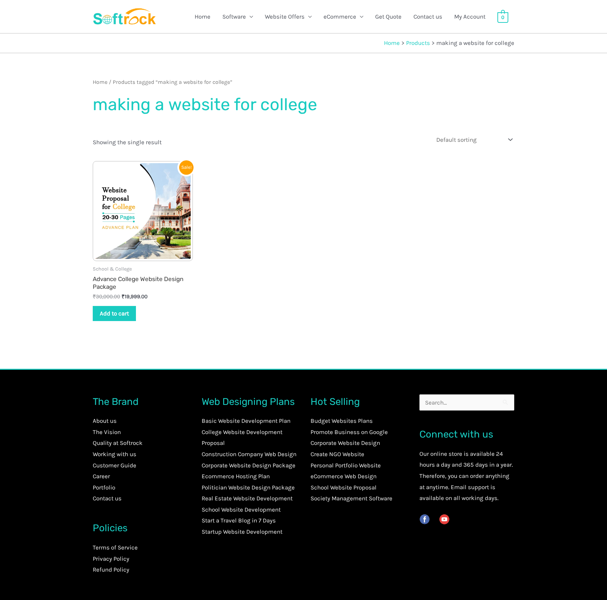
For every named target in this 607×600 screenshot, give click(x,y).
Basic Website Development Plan (246, 420)
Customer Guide (114, 465)
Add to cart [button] (114, 313)
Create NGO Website (337, 454)
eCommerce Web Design (344, 476)
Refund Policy (111, 569)
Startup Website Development (242, 531)
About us (105, 420)
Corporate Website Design (345, 442)
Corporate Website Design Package (248, 465)
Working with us (114, 454)
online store (446, 453)
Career (101, 476)
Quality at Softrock (118, 442)
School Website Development (241, 509)
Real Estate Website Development (247, 498)
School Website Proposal (344, 487)
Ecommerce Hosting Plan (236, 476)
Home (202, 16)
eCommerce (340, 16)
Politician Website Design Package (248, 487)
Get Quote (388, 16)
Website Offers (285, 16)
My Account (469, 16)
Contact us (427, 16)
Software (234, 16)
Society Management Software (351, 498)
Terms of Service (115, 547)
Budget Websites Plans (342, 420)
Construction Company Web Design (249, 454)
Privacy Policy (111, 558)
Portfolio (104, 487)
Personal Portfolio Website (346, 465)
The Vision (107, 431)
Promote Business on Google (349, 431)
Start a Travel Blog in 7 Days (239, 520)
